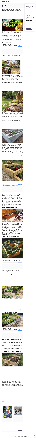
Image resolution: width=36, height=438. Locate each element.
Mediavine (25, 436)
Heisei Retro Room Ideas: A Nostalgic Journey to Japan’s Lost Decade (29, 12)
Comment (20, 430)
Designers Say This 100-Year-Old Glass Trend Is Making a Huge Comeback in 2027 (29, 7)
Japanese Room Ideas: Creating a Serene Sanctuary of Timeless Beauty (30, 15)
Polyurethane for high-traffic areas (28, 29)
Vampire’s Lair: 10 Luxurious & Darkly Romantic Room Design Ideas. (30, 17)
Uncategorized (3, 402)
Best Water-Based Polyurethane (28, 28)
